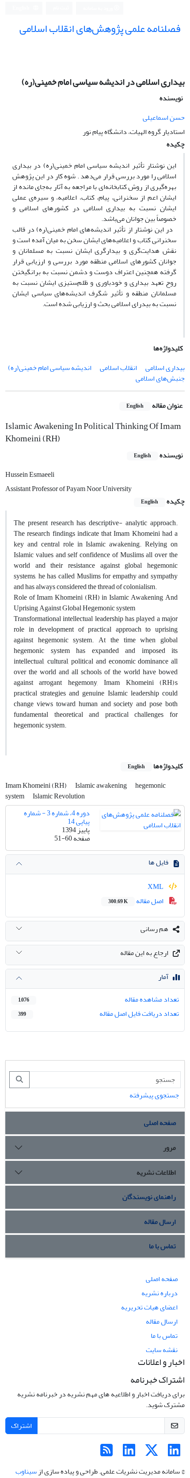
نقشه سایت (162, 1349)
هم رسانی (154, 929)
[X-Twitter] (151, 1453)
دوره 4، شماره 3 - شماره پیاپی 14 (57, 817)
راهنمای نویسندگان (149, 1196)
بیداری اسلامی (165, 367)
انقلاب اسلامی (118, 367)
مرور (169, 1147)
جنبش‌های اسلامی (160, 378)
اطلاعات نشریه (156, 1172)
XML (156, 886)
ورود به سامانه (98, 8)
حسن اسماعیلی (164, 117)
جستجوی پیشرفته (154, 1095)
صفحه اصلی (160, 1122)
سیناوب (26, 1471)
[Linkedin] (174, 1453)
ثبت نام (61, 8)
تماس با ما (162, 1246)
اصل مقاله (136, 901)
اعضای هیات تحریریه (149, 1307)
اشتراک (21, 1425)
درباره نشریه (159, 1293)
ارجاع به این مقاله (144, 952)
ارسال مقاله (160, 1221)
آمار (163, 976)
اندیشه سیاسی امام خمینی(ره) (49, 367)
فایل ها (158, 862)
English (21, 8)
